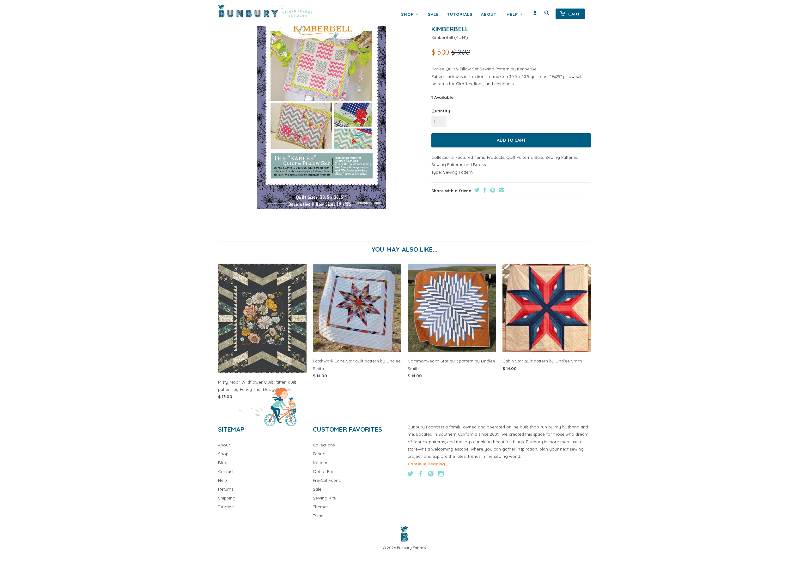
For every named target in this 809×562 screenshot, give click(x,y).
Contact (226, 471)
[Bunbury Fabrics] (274, 11)
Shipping (226, 497)
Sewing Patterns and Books (458, 164)
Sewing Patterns (561, 157)
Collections (324, 444)
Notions (320, 462)
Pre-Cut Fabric (327, 480)
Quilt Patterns (519, 157)
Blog (223, 462)
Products (495, 157)
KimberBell (442, 37)
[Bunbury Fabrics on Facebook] (420, 473)
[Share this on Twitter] (476, 190)
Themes (320, 506)
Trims (318, 515)
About (488, 14)
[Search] (547, 14)
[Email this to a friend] (501, 190)
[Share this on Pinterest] (492, 190)
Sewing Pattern (458, 172)
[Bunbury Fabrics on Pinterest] (431, 473)
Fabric (319, 453)
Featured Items (470, 157)
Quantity (440, 110)
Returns (225, 489)
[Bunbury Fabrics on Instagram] (441, 473)
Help (514, 14)
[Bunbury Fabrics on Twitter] (410, 473)
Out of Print (324, 471)
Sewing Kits (324, 497)
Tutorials (459, 14)
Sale (433, 14)
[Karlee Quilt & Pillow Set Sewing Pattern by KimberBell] (321, 111)
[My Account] (535, 14)
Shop (409, 14)
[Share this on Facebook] (484, 190)
